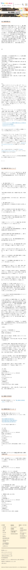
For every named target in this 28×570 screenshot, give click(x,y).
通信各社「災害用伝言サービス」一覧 (8, 561)
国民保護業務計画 (6, 538)
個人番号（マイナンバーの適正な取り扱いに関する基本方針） (12, 559)
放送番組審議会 (23, 537)
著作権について (4, 550)
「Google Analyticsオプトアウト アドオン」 (12, 150)
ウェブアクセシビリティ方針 (6, 553)
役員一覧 (4, 528)
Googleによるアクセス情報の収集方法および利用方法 (14, 122)
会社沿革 (4, 532)
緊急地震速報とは (23, 535)
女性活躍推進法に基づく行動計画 (6, 543)
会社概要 (4, 526)
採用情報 (12, 528)
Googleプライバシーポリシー (8, 125)
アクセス (4, 534)
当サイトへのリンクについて (6, 552)
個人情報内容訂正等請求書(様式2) (9, 420)
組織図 (4, 530)
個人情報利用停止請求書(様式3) (9, 421)
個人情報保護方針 (4, 557)
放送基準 (21, 528)
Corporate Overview (14, 533)
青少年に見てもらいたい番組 (23, 533)
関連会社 (4, 536)
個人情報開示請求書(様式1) (8, 419)
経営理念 (12, 525)
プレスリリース (13, 526)
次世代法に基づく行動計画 (6, 540)
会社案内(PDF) (5, 545)
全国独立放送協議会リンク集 (6, 555)
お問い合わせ (3, 563)
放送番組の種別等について (23, 530)
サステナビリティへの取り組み (14, 531)
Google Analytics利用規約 (7, 124)
